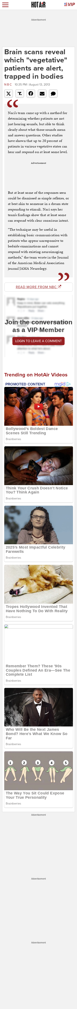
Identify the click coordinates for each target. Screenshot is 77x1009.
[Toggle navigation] (5, 5)
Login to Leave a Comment (38, 341)
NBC (9, 84)
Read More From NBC (37, 287)
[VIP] (69, 5)
